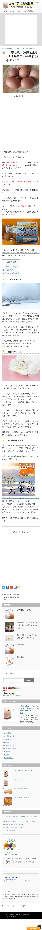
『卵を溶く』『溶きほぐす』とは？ (23, 770)
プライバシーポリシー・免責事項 (14, 906)
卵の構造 (20, 657)
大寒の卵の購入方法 (11, 273)
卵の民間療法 (7, 751)
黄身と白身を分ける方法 (20, 788)
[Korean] (19, 688)
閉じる (13, 262)
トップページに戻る (9, 673)
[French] (11, 688)
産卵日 (22, 48)
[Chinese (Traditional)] (6, 688)
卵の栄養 (20, 644)
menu (37, 2)
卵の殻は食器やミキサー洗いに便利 (13, 824)
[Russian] (4, 690)
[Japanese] (17, 688)
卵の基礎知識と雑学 (8, 48)
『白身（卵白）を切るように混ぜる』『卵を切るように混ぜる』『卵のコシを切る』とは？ (29, 709)
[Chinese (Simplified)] (4, 688)
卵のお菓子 (7, 742)
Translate (17, 695)
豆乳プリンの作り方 (9, 830)
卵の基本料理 (7, 739)
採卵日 (17, 48)
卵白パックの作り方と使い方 (22, 797)
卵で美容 (6, 754)
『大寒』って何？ (10, 267)
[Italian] (15, 688)
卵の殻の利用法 (8, 758)
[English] (9, 688)
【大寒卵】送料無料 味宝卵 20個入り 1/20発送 (20, 498)
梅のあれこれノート (8, 891)
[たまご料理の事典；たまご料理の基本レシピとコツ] (18, 5)
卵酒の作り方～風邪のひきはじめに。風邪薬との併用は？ (11, 597)
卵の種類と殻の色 (24, 610)
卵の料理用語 (7, 733)
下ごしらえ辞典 (7, 852)
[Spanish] (6, 690)
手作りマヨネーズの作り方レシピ (13, 827)
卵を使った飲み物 (9, 745)
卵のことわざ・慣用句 (10, 748)
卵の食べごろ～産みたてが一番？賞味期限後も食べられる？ (27, 625)
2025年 (26, 48)
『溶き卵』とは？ (19, 779)
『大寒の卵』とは (10, 270)
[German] (13, 688)
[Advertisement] (21, 29)
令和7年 (31, 48)
